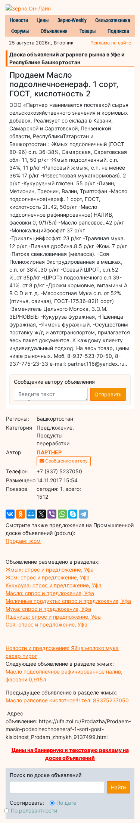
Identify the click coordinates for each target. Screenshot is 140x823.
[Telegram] (83, 514)
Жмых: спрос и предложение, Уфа (50, 569)
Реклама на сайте (110, 43)
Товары (88, 31)
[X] (41, 514)
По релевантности (34, 810)
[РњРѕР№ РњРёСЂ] (31, 514)
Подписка (118, 31)
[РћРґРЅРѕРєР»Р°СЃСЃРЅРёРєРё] (20, 514)
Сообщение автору (66, 461)
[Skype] (72, 514)
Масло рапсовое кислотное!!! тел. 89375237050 (67, 700)
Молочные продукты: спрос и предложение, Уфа (68, 601)
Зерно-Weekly (72, 20)
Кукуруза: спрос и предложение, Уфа (54, 585)
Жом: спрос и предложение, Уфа (48, 577)
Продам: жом (23, 541)
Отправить (108, 394)
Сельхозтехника (112, 20)
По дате (66, 802)
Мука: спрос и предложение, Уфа (48, 609)
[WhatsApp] (62, 514)
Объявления (54, 31)
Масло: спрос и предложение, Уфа (50, 593)
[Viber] (51, 514)
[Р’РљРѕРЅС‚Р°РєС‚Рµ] (10, 514)
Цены (43, 20)
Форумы (20, 31)
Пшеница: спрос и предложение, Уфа (53, 616)
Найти (118, 787)
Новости (19, 20)
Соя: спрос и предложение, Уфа (46, 624)
